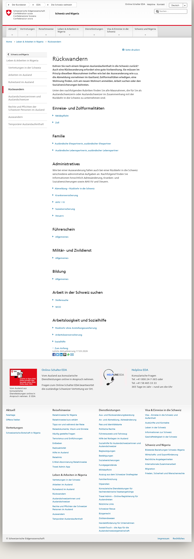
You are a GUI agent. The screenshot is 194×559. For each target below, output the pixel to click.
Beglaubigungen (107, 451)
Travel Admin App (61, 467)
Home (9, 42)
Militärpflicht (105, 470)
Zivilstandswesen (107, 518)
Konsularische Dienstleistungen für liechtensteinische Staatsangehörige (116, 490)
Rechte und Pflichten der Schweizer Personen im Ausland (69, 508)
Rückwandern (59, 494)
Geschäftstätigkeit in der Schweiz (161, 437)
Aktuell (12, 28)
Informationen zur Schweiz (158, 432)
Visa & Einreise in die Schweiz (118, 30)
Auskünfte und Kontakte (157, 423)
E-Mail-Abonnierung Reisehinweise (69, 462)
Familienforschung (108, 479)
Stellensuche (61, 300)
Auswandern (58, 514)
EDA (38, 5)
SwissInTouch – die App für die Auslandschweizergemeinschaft (114, 529)
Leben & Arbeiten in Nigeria (68, 30)
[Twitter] (58, 354)
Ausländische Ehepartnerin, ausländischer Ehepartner (83, 143)
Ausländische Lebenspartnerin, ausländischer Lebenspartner (86, 150)
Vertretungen (27, 28)
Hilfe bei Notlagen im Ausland (113, 438)
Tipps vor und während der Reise (68, 424)
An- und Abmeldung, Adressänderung (117, 420)
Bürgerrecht (104, 513)
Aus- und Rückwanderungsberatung (116, 415)
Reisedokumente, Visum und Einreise (70, 429)
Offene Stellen (13, 420)
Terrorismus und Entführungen (67, 438)
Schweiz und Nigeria (145, 28)
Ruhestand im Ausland (63, 489)
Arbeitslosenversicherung (68, 334)
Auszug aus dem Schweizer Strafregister (118, 474)
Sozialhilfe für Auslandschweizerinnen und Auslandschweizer (120, 445)
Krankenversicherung (66, 195)
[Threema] (65, 354)
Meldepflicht (62, 115)
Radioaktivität (59, 448)
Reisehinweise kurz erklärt (65, 420)
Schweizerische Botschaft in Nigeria (23, 433)
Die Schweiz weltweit (61, 5)
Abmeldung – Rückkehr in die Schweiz (75, 188)
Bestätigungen (106, 456)
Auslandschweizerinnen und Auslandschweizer (66, 500)
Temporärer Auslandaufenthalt (67, 519)
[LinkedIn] (61, 354)
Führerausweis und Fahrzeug (113, 434)
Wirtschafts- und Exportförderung (161, 455)
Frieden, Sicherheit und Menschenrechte (165, 473)
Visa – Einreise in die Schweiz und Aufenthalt (161, 416)
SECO (58, 306)
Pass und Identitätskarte (110, 424)
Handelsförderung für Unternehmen (116, 523)
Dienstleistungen (94, 28)
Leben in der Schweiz (155, 427)
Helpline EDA (140, 369)
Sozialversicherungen (109, 460)
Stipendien (104, 484)
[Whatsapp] (68, 354)
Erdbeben (57, 443)
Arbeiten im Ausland (62, 484)
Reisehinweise (46, 28)
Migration (150, 469)
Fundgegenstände (108, 465)
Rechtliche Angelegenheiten (159, 459)
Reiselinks (57, 457)
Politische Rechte (107, 429)
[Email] (72, 354)
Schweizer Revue (107, 509)
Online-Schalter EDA (54, 369)
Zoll (57, 122)
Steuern (59, 215)
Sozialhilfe (60, 341)
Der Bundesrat (19, 5)
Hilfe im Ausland (60, 453)
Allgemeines (61, 236)
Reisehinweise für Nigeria (64, 415)
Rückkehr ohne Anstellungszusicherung (76, 327)
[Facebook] (54, 354)
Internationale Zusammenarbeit (160, 464)
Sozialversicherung (65, 208)
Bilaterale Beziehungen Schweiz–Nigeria (165, 450)
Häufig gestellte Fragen (63, 434)
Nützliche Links (106, 504)
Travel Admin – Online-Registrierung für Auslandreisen (118, 498)
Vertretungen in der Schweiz (66, 480)
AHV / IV (60, 202)
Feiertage (10, 415)
